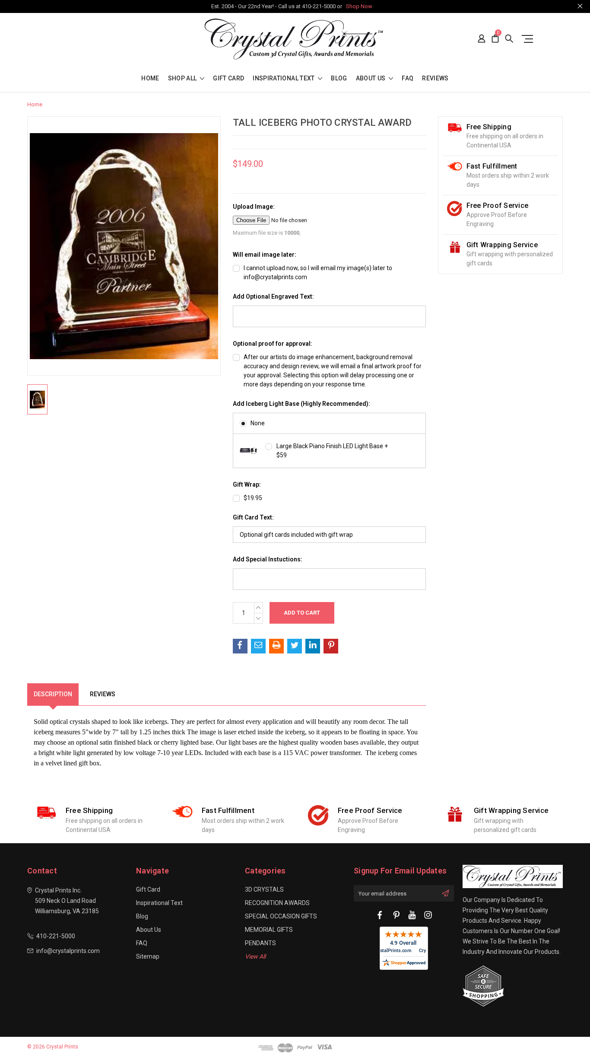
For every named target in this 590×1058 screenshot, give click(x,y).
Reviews (435, 78)
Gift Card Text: (253, 517)
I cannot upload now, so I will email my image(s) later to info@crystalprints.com (318, 272)
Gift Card (228, 78)
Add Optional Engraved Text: (273, 296)
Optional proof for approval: (272, 343)
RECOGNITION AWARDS (277, 902)
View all (255, 956)
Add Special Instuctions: (267, 559)
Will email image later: (264, 254)
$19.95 (253, 497)
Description (53, 694)
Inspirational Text (284, 78)
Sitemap (147, 956)
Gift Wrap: (247, 484)
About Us (371, 78)
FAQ (407, 78)
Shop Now (359, 6)
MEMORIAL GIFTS (269, 929)
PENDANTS (260, 943)
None (258, 423)
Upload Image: (254, 206)
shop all (183, 78)
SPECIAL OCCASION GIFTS (281, 916)
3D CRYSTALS (264, 889)
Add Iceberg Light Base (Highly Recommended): (301, 403)
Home (150, 78)
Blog (339, 78)
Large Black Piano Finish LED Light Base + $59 (332, 451)
